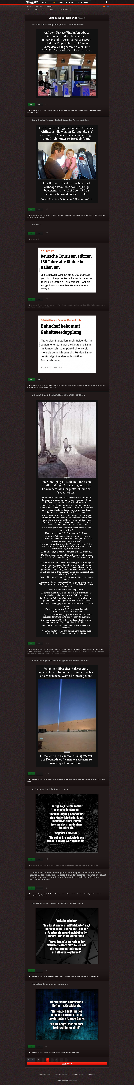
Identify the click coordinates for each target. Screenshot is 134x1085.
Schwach (39, 104)
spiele (86, 110)
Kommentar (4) (35, 865)
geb (51, 305)
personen (60, 779)
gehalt (62, 385)
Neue (60, 2)
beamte (84, 976)
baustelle (30, 387)
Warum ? (36, 224)
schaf (78, 215)
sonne (46, 649)
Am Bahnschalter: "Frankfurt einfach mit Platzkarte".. (58, 903)
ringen (74, 976)
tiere (97, 649)
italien (93, 305)
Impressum (65, 1080)
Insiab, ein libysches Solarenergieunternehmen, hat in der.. (61, 660)
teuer (103, 305)
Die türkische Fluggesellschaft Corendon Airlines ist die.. (60, 120)
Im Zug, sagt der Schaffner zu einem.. (50, 789)
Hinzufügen (85, 2)
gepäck (68, 1052)
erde (60, 305)
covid (29, 896)
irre (60, 649)
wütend (78, 649)
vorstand (96, 385)
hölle (92, 649)
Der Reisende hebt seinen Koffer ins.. (50, 984)
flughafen (31, 112)
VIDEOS (52, 9)
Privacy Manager (73, 1080)
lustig (46, 305)
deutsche (76, 305)
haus (51, 649)
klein (91, 215)
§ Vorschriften (48, 6)
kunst (33, 307)
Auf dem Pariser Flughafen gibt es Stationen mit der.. (58, 24)
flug (55, 110)
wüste (99, 779)
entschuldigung (69, 865)
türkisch (42, 217)
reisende (64, 110)
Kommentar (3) (35, 894)
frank (62, 976)
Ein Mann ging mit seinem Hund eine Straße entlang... (58, 395)
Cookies (59, 1080)
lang (92, 865)
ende (58, 110)
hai (46, 894)
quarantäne (92, 894)
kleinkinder (85, 215)
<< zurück (31, 1060)
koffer (63, 1052)
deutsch (83, 305)
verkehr (47, 387)
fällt (78, 1052)
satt (88, 649)
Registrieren (39, 6)
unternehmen (68, 779)
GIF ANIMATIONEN (63, 9)
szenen (45, 896)
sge (55, 779)
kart (83, 865)
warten (52, 865)
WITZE (29, 9)
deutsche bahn (49, 385)
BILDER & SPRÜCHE (40, 9)
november (48, 215)
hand (69, 649)
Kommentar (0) (35, 110)
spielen (81, 110)
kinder (36, 217)
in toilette (51, 976)
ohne (74, 215)
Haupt (44, 2)
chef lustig (68, 385)
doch (62, 865)
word (64, 649)
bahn (85, 385)
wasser (93, 779)
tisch (86, 894)
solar (103, 779)
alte (29, 307)
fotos (88, 305)
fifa (69, 110)
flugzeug (30, 217)
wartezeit (74, 110)
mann (56, 649)
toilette (94, 976)
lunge (90, 385)
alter (46, 976)
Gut (31, 104)
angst (58, 1052)
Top (52, 2)
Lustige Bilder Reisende (63, 17)
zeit (46, 110)
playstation (93, 110)
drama (35, 896)
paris (36, 112)
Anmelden (30, 6)
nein (73, 649)
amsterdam (102, 215)
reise (99, 110)
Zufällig (71, 2)
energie (87, 779)
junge (98, 305)
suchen (99, 894)
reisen (50, 110)
